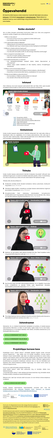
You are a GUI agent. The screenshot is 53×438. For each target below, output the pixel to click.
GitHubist (35, 406)
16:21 (14, 122)
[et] (47, 3)
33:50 (14, 125)
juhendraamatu (31, 17)
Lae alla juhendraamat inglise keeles (16, 339)
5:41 (15, 119)
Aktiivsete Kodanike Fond (26, 389)
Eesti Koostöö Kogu (31, 411)
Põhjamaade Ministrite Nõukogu (28, 391)
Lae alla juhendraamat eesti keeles (15, 335)
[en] (49, 3)
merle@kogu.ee (7, 406)
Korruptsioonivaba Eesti (9, 412)
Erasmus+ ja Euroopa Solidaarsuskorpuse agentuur (32, 416)
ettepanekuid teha (12, 408)
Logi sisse (43, 3)
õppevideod (20, 17)
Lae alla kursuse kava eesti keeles (15, 383)
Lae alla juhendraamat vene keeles (15, 343)
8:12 (15, 120)
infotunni (6, 17)
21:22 (14, 123)
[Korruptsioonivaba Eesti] (46, 409)
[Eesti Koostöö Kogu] (46, 406)
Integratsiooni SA (23, 414)
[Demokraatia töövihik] (9, 4)
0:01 (15, 117)
